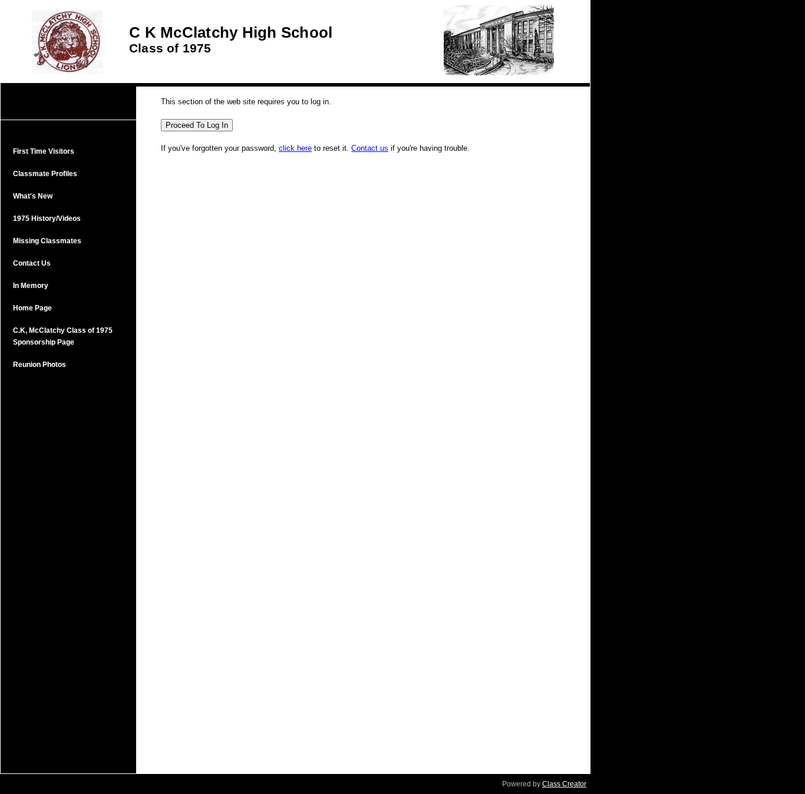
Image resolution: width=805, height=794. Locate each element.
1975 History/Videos (47, 218)
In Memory (30, 286)
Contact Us (32, 263)
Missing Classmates (47, 241)
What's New (32, 196)
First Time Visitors (43, 151)
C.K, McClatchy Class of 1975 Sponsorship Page (63, 336)
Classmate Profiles (45, 174)
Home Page (32, 308)
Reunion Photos (39, 364)
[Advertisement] (68, 570)
